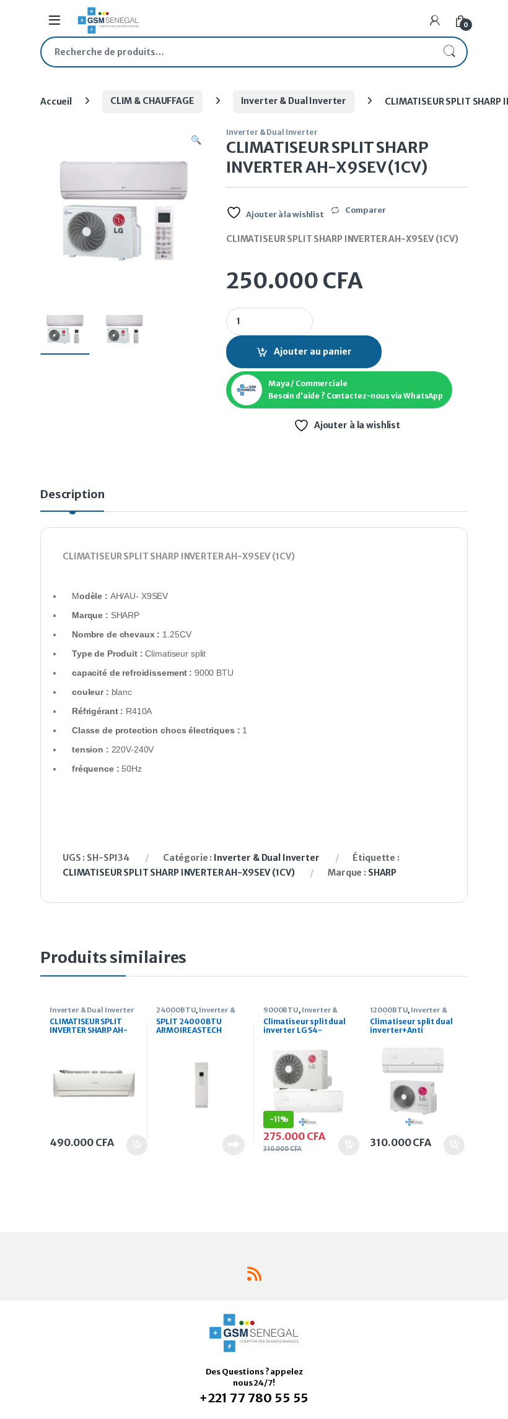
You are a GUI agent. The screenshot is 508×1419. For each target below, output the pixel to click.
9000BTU (281, 1010)
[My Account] (435, 20)
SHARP (382, 872)
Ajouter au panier (313, 351)
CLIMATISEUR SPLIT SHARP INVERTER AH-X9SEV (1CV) (178, 872)
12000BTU (389, 1010)
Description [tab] (72, 495)
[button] (196, 140)
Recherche (449, 52)
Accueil (56, 100)
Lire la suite (233, 1144)
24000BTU (176, 1010)
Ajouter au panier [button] (130, 1145)
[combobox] (237, 52)
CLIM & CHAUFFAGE (152, 100)
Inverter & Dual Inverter (294, 100)
